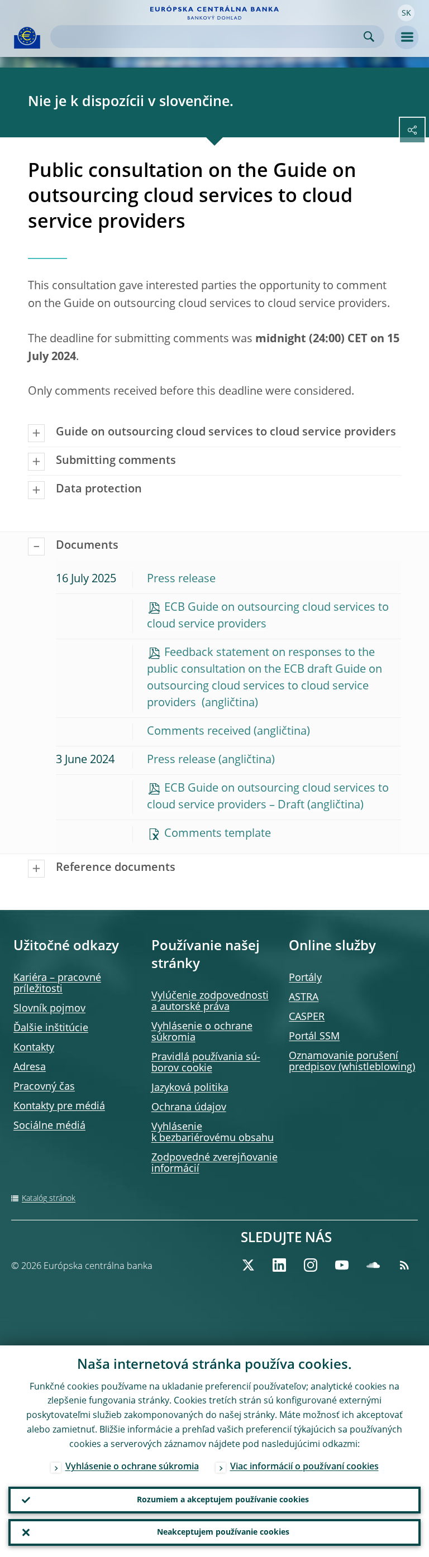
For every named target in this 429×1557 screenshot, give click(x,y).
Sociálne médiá (49, 1126)
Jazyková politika (189, 1088)
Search (369, 36)
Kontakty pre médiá (59, 1106)
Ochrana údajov (188, 1108)
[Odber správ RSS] (404, 1265)
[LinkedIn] (279, 1265)
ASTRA (303, 998)
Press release (181, 579)
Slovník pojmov (49, 1009)
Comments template (217, 834)
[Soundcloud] (373, 1265)
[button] (406, 12)
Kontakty (33, 1048)
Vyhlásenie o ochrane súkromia (132, 1467)
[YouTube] (341, 1265)
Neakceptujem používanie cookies (223, 1532)
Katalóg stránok (48, 1199)
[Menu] (406, 37)
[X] (248, 1265)
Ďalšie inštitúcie (50, 1028)
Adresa (29, 1067)
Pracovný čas (44, 1087)
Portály (305, 978)
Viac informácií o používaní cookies (304, 1467)
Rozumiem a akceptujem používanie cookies (223, 1500)
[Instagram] (310, 1265)
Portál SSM (314, 1037)
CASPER (307, 1017)
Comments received (199, 731)
